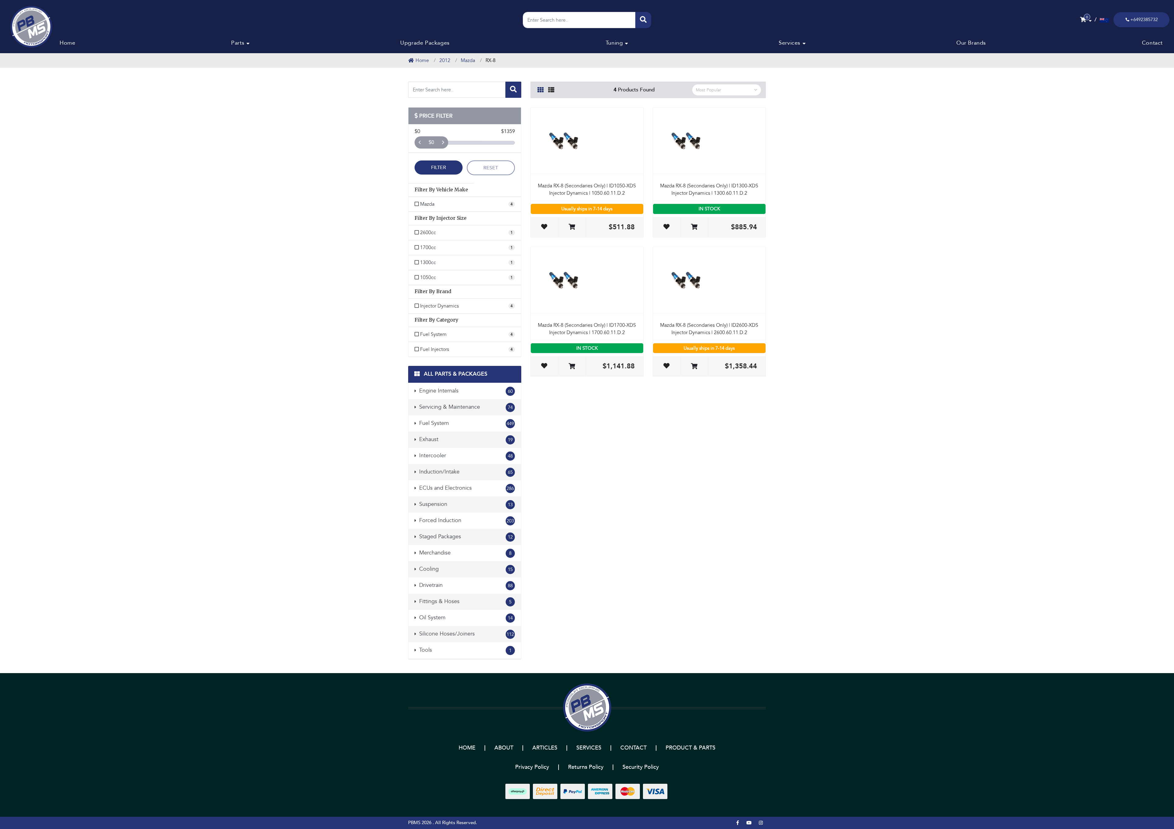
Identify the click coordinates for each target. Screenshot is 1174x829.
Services (789, 43)
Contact (1152, 43)
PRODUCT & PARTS (690, 748)
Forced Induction (466, 520)
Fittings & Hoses (464, 601)
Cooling (465, 569)
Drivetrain (465, 585)
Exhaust (465, 439)
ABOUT (503, 748)
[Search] (643, 20)
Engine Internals (465, 391)
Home (67, 43)
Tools (464, 650)
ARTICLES (544, 748)
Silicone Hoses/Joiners (466, 634)
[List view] (551, 89)
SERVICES (588, 748)
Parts (237, 43)
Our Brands (971, 43)
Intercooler (465, 455)
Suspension (465, 504)
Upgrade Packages (425, 43)
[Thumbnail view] (540, 89)
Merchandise (464, 553)
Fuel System (466, 423)
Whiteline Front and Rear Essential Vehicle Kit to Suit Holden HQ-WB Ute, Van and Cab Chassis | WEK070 (46, 801)
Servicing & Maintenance (465, 407)
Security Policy (640, 767)
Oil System (465, 617)
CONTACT (633, 748)
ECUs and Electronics (466, 488)
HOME (467, 748)
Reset (490, 167)
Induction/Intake (465, 472)
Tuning (614, 43)
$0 (431, 142)
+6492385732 (1144, 20)
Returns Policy (586, 767)
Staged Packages (465, 536)
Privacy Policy (532, 767)
